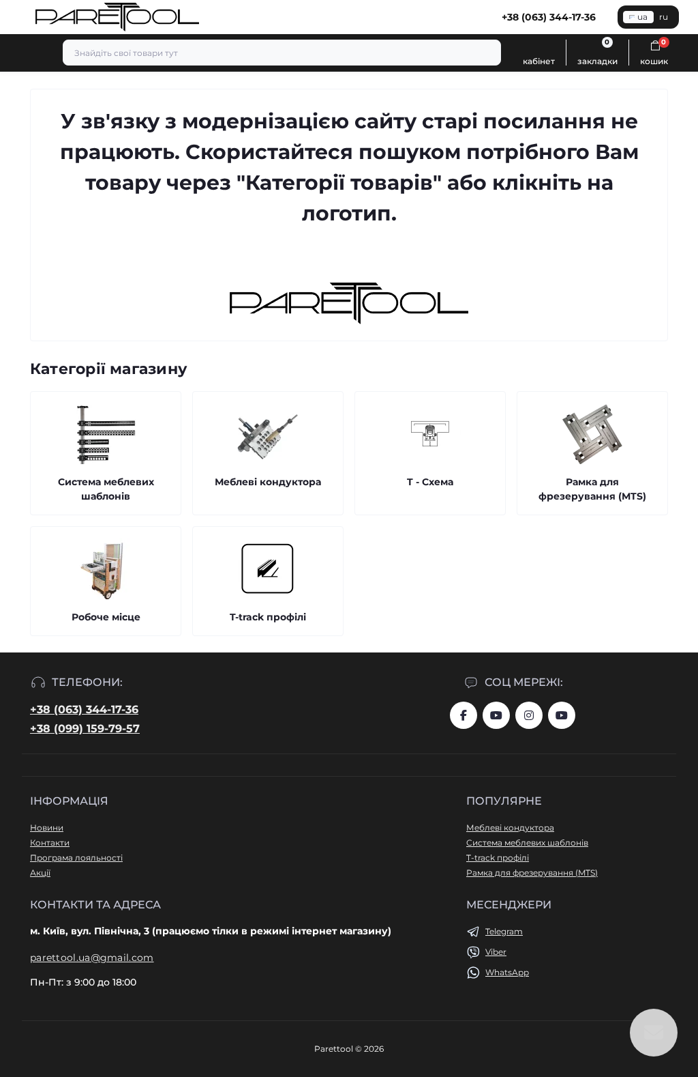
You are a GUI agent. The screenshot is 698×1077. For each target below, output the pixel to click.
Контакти (50, 842)
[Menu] (18, 17)
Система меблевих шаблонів (527, 842)
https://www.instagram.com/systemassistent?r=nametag (529, 715)
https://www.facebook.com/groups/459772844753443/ (463, 715)
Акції (40, 872)
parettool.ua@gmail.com (92, 957)
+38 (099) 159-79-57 (85, 728)
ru (663, 17)
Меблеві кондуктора (510, 827)
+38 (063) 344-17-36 (84, 709)
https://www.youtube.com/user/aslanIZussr (496, 715)
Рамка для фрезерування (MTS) (532, 872)
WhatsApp (507, 972)
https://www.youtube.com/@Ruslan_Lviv (561, 715)
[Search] (488, 53)
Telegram (504, 931)
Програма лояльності (76, 857)
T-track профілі (497, 857)
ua (642, 17)
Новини (46, 827)
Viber (495, 952)
